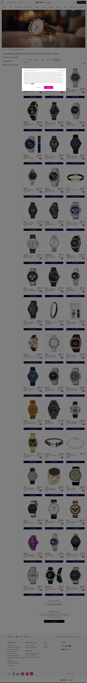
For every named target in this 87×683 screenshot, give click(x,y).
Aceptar (48, 87)
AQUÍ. (33, 83)
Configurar (38, 87)
